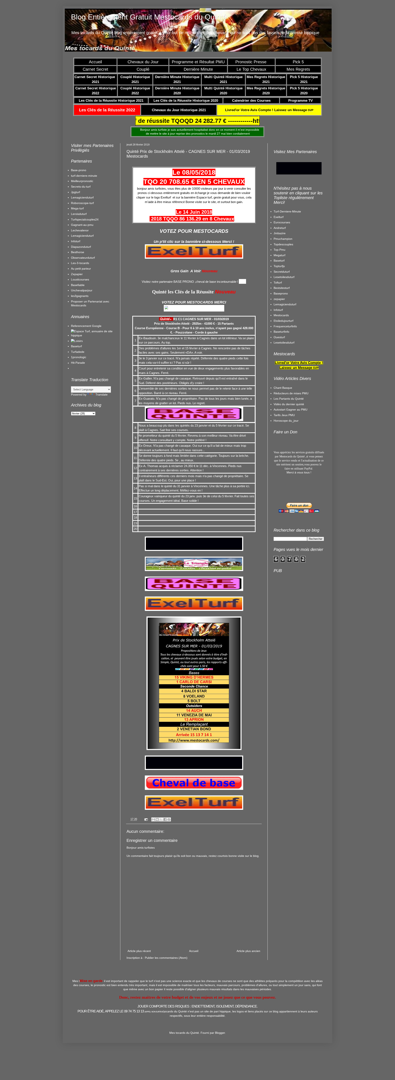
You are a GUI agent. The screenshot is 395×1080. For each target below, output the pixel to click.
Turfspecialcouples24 (85, 219)
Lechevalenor (80, 230)
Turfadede (77, 351)
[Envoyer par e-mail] (153, 819)
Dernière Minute (198, 69)
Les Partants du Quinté (289, 398)
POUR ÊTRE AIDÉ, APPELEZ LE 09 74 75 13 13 (121, 1011)
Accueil (95, 62)
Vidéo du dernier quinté (289, 404)
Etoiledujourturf (283, 320)
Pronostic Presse (251, 62)
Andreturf (280, 228)
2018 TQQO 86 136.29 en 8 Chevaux (192, 219)
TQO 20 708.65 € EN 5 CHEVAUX (194, 181)
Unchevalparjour (81, 290)
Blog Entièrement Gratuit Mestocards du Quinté (149, 17)
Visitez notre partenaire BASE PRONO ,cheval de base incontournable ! (190, 281)
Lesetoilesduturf (284, 277)
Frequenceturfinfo (285, 326)
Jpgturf (75, 192)
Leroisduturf (79, 214)
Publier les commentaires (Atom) (166, 957)
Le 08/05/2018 (193, 172)
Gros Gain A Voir (186, 271)
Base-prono (78, 170)
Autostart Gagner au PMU (290, 409)
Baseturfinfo (281, 331)
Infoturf (75, 241)
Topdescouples (283, 244)
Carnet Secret (95, 69)
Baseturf (76, 346)
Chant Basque (283, 387)
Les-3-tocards (80, 263)
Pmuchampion (283, 238)
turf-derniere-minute (84, 175)
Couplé (143, 69)
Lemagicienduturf (82, 197)
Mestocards (281, 315)
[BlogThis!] (157, 819)
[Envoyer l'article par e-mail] (146, 819)
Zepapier (77, 274)
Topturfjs (279, 266)
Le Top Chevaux (251, 69)
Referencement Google (86, 326)
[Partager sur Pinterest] (169, 819)
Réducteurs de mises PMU (291, 393)
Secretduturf (282, 271)
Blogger (220, 1032)
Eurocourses (282, 222)
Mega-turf (77, 208)
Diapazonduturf (81, 246)
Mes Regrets (298, 69)
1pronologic (78, 357)
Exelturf (278, 217)
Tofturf (278, 282)
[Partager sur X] (161, 819)
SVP (269, 110)
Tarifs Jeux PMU (284, 415)
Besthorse (77, 252)
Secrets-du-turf (81, 186)
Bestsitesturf (282, 288)
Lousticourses (80, 279)
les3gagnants (79, 296)
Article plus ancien (248, 951)
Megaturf (279, 255)
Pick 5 (298, 62)
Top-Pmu (279, 249)
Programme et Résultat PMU (198, 62)
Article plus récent (139, 951)
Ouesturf (279, 337)
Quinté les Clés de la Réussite (183, 291)
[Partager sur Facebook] (165, 819)
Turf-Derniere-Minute (287, 211)
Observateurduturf (83, 257)
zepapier (279, 299)
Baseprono (281, 293)
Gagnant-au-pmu (82, 224)
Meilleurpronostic (82, 181)
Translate (101, 394)
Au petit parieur (81, 268)
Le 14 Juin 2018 (194, 212)
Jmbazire (280, 233)
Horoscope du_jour (286, 420)
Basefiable (78, 285)
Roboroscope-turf (82, 203)
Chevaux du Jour (143, 62)
